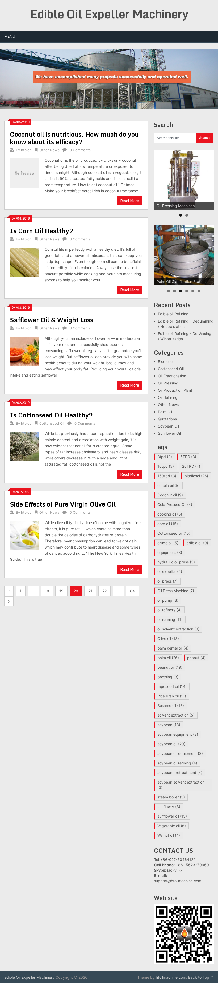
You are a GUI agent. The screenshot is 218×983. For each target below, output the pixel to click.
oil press (167, 581)
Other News (49, 150)
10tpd (165, 466)
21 (90, 591)
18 (47, 591)
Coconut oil (170, 495)
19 (61, 591)
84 (132, 591)
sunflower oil (172, 816)
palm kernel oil (172, 648)
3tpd (164, 456)
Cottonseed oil (173, 533)
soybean (168, 724)
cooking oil (169, 514)
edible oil (197, 543)
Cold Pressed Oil (174, 504)
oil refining (170, 619)
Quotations (167, 419)
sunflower (168, 806)
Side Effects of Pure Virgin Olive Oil (63, 504)
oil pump (167, 600)
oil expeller (169, 571)
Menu (9, 36)
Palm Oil (165, 411)
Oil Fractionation (172, 376)
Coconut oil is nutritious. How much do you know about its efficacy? (74, 138)
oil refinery (169, 610)
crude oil (167, 543)
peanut (196, 657)
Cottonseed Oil (51, 423)
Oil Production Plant (175, 390)
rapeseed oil (172, 686)
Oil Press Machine (175, 590)
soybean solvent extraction (180, 785)
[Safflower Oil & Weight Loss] (24, 350)
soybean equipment (177, 734)
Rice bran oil (171, 696)
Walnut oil (168, 835)
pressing (167, 677)
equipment (169, 552)
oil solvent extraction (178, 629)
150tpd (166, 476)
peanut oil (169, 667)
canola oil (168, 485)
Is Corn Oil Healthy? (41, 230)
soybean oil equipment (180, 753)
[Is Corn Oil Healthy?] (24, 261)
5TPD (188, 456)
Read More (129, 201)
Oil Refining (168, 397)
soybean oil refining (177, 763)
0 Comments (80, 150)
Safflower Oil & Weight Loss (51, 320)
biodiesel (196, 476)
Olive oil (168, 638)
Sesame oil (170, 705)
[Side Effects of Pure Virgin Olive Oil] (24, 535)
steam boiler (171, 797)
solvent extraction (176, 715)
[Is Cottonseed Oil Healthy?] (24, 445)
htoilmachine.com (171, 977)
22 (104, 591)
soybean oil (171, 744)
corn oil (167, 523)
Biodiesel (165, 361)
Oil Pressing (168, 383)
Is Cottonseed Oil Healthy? (51, 415)
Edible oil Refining (173, 314)
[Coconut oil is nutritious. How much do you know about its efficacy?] (24, 172)
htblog (26, 150)
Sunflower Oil (169, 433)
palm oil (168, 657)
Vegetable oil (171, 825)
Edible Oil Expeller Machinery (109, 13)
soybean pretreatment (179, 772)
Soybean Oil (168, 426)
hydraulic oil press (176, 562)
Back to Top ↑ (201, 977)
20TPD (191, 466)
